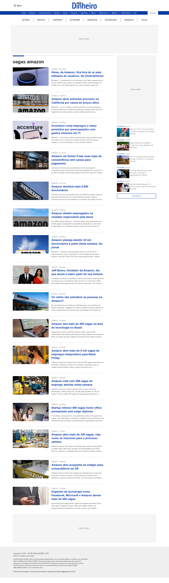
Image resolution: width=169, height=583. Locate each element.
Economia (75, 20)
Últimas (26, 20)
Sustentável (125, 13)
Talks (144, 20)
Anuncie (153, 13)
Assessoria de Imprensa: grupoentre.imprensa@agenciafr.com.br (53, 571)
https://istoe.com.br (20, 567)
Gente (65, 13)
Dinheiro (32, 13)
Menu (93, 13)
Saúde (56, 13)
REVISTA (41, 20)
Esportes (84, 13)
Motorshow (103, 13)
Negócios (92, 20)
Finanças (129, 20)
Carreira (57, 20)
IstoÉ (24, 13)
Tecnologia (111, 20)
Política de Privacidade (21, 571)
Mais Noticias (136, 196)
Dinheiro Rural (45, 13)
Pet (135, 13)
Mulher (114, 13)
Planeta (74, 13)
